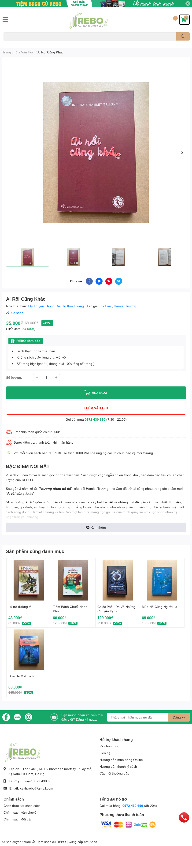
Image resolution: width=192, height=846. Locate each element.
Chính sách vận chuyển (21, 812)
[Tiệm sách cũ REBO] (96, 19)
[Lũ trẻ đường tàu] (28, 580)
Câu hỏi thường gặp (114, 773)
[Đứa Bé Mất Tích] (28, 649)
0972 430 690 (95, 419)
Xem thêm (98, 527)
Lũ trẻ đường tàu (20, 607)
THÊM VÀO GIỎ (96, 408)
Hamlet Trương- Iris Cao (104, 488)
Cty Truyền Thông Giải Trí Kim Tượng (56, 306)
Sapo (93, 842)
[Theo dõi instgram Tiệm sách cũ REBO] (28, 717)
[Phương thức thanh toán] (128, 824)
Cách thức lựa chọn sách (22, 806)
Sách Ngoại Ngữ (14, 43)
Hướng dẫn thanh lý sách (118, 766)
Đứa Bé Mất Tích (21, 676)
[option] (96, 152)
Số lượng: (14, 377)
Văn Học (33, 43)
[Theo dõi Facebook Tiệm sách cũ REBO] (6, 717)
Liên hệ (105, 753)
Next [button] (182, 152)
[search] (183, 36)
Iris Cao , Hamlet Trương (118, 306)
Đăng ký (179, 717)
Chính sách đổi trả (17, 819)
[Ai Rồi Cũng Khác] (96, 152)
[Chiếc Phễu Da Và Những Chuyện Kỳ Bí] (117, 580)
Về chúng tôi (109, 746)
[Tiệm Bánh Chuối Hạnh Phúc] (73, 580)
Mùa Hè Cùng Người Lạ (159, 607)
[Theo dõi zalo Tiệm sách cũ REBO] (17, 717)
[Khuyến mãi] (96, 3)
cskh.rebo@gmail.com (36, 788)
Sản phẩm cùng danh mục (35, 551)
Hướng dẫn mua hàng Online (121, 760)
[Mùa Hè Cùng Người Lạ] (162, 580)
